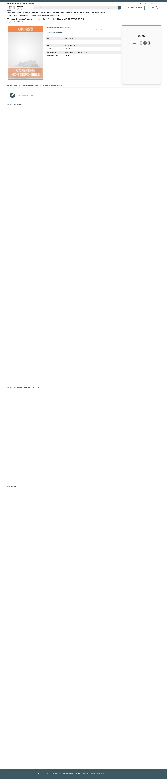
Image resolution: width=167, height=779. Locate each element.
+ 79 (66, 55)
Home (8, 12)
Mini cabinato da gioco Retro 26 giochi (83, 465)
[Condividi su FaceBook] (140, 43)
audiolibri (56, 12)
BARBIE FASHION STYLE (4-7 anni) (83, 748)
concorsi (35, 12)
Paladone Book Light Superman (83, 183)
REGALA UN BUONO (136, 8)
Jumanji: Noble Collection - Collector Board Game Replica (83, 320)
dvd (62, 12)
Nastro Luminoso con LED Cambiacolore (83, 420)
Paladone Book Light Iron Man (83, 137)
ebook (49, 12)
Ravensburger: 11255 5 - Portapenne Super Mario (83, 229)
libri (13, 12)
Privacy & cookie (125, 774)
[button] (158, 7)
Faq (142, 3)
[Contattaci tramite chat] (149, 7)
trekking (42, 12)
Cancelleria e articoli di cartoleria (76, 52)
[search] (119, 7)
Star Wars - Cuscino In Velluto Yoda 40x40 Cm (83, 519)
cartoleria (95, 12)
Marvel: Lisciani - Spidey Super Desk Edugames (83, 702)
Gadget (67, 49)
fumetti (27, 12)
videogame (68, 12)
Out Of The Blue (70, 45)
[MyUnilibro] (153, 7)
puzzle (82, 12)
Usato (103, 12)
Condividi (134, 43)
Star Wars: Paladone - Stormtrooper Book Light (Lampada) (83, 274)
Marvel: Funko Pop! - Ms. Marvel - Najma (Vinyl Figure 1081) (83, 657)
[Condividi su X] (145, 43)
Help (147, 3)
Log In (153, 3)
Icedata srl (117, 774)
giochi (88, 12)
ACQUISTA (84, 150)
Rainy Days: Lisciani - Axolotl (83, 565)
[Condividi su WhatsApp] (149, 43)
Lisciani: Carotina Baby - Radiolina (83, 611)
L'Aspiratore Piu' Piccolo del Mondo (83, 366)
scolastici (20, 12)
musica (76, 12)
